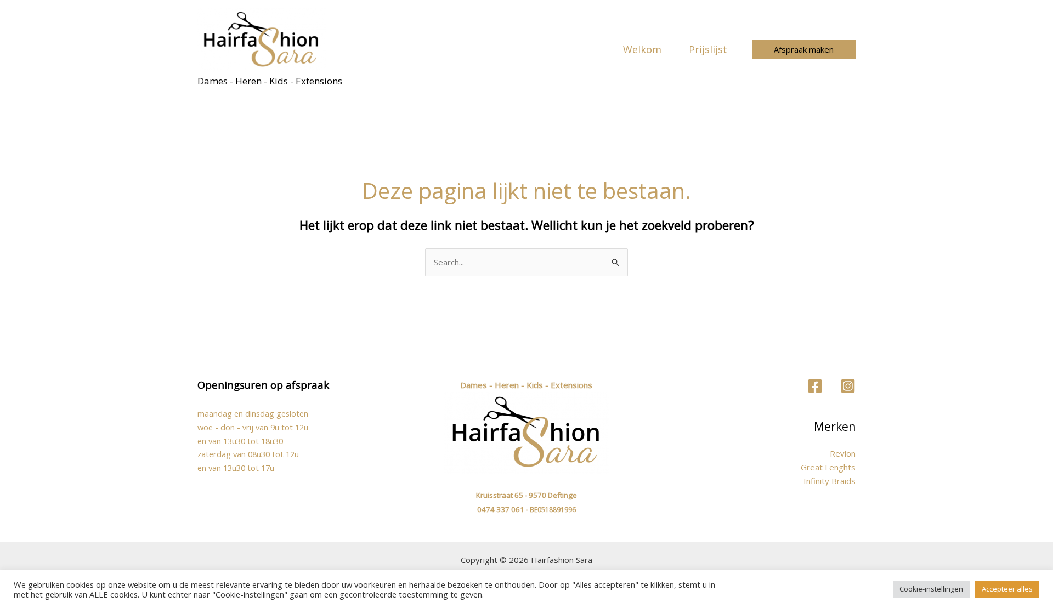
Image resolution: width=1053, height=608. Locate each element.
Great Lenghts (828, 467)
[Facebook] (815, 386)
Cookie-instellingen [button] (931, 589)
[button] (804, 49)
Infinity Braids (829, 480)
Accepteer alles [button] (1007, 589)
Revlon (843, 453)
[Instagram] (848, 386)
